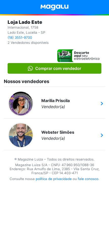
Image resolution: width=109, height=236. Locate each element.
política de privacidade (54, 179)
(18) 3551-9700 (20, 37)
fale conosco (88, 179)
